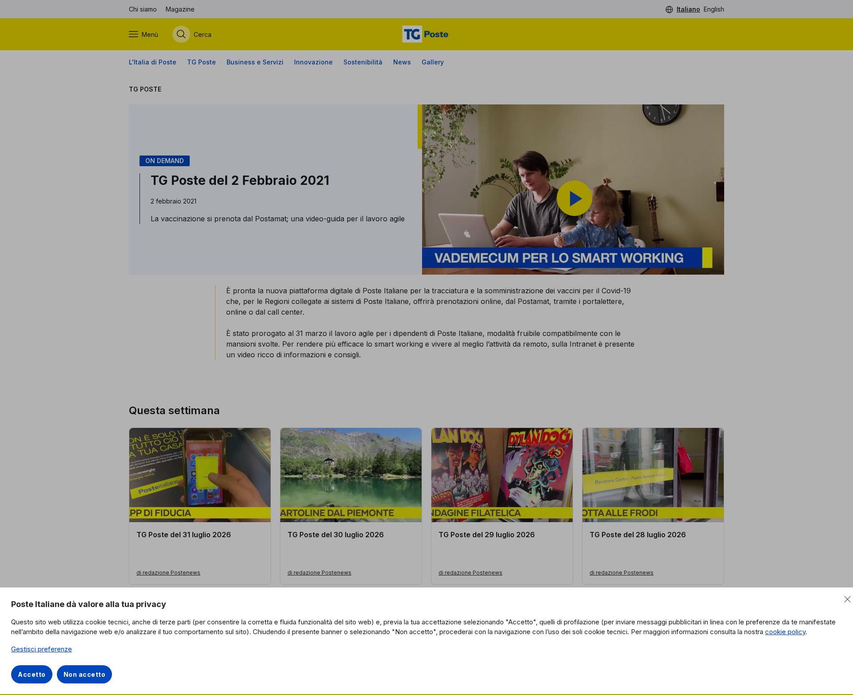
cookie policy (785, 631)
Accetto (32, 674)
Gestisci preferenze (41, 649)
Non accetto (85, 674)
